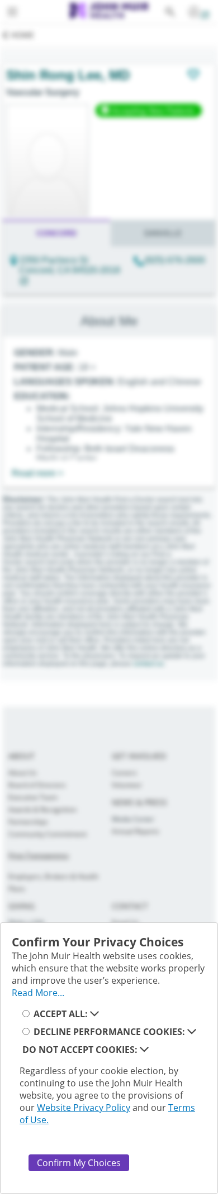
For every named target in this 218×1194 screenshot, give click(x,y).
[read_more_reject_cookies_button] (144, 1049)
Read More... (38, 993)
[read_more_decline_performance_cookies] (191, 1032)
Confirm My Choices (79, 1163)
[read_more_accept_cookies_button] (94, 1014)
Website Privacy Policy (83, 1107)
